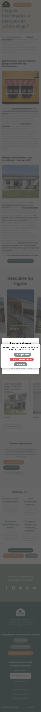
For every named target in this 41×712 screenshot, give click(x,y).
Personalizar (20, 364)
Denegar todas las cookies (22, 359)
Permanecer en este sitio (20, 368)
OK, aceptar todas (22, 355)
